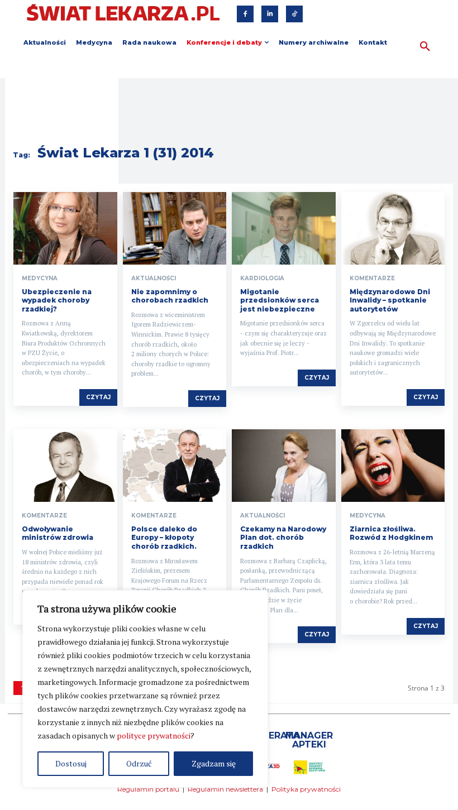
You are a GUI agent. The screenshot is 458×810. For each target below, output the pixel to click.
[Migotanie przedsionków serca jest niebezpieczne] (284, 228)
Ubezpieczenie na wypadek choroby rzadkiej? (57, 300)
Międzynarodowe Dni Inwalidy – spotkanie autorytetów (390, 300)
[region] (145, 689)
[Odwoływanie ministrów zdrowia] (65, 465)
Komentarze (372, 278)
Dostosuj (71, 763)
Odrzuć (139, 763)
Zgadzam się (214, 763)
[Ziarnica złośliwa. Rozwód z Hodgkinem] (393, 465)
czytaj (98, 397)
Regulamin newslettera (225, 789)
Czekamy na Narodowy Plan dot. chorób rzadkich (283, 537)
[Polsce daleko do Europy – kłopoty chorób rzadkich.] (175, 465)
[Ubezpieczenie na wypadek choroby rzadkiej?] (65, 228)
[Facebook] (245, 14)
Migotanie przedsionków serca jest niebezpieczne (279, 300)
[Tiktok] (294, 14)
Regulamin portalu (148, 789)
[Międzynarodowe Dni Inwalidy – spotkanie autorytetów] (393, 228)
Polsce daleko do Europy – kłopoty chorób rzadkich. (164, 537)
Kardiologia (262, 278)
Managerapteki (309, 740)
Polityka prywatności (306, 789)
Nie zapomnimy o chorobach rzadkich (169, 296)
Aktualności (153, 278)
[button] (425, 46)
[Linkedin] (269, 14)
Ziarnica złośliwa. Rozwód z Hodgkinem (391, 533)
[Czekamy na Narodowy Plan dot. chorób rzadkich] (284, 465)
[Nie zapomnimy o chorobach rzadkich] (175, 228)
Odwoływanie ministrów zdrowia (57, 533)
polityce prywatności (153, 735)
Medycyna (40, 278)
